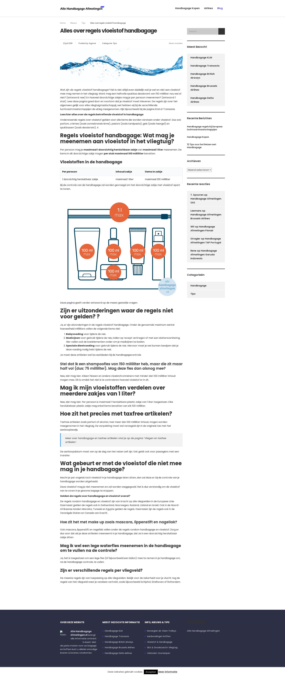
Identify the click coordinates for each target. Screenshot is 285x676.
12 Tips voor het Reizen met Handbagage (201, 146)
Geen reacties (176, 43)
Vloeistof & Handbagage (159, 642)
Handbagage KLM (201, 57)
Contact (192, 645)
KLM (157, 109)
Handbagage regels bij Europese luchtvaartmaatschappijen (205, 128)
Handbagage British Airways (202, 75)
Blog (220, 8)
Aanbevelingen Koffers (159, 636)
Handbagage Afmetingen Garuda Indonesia (203, 254)
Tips (192, 294)
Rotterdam (173, 582)
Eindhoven (158, 582)
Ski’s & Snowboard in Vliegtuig (162, 647)
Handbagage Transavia (204, 65)
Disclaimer (192, 638)
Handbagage (198, 285)
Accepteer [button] (151, 672)
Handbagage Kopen (187, 8)
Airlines (208, 8)
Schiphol (146, 582)
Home (62, 23)
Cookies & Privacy (196, 642)
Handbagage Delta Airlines (202, 100)
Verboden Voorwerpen (158, 653)
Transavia (169, 109)
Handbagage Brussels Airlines (203, 88)
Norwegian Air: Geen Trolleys (161, 631)
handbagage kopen (71, 642)
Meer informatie (167, 671)
